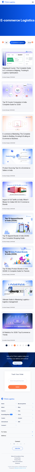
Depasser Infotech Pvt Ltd (20, 468)
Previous (3, 42)
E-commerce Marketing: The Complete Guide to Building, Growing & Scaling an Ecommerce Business (16, 136)
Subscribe (17, 448)
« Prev (6, 345)
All (6, 42)
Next (32, 42)
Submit (17, 387)
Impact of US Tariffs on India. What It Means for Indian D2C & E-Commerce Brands (16, 202)
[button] (32, 2)
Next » (28, 345)
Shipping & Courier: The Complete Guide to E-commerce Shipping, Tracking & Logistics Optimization (17, 70)
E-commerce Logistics (17, 42)
